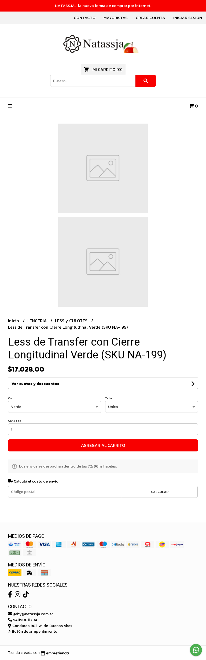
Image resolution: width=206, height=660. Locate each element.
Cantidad (14, 420)
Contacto (84, 17)
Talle (108, 398)
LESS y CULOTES (72, 320)
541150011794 (24, 620)
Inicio (14, 320)
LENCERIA (37, 320)
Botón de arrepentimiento (34, 631)
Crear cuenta (150, 17)
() (107, 69)
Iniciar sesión (187, 17)
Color (12, 398)
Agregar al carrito (103, 445)
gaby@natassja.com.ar (32, 614)
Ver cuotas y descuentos (35, 384)
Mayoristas (116, 17)
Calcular (159, 491)
